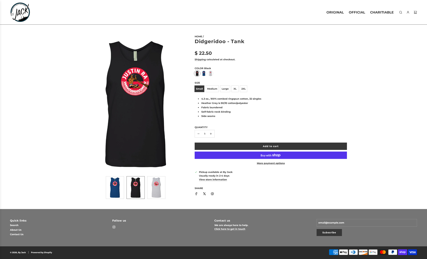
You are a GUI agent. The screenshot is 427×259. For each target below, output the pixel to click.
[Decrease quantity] (198, 133)
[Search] (400, 12)
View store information (213, 179)
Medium (212, 88)
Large (225, 88)
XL (235, 88)
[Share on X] (204, 194)
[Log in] (408, 12)
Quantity (201, 127)
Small (199, 88)
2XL (243, 88)
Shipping (200, 59)
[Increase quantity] (211, 133)
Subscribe (329, 232)
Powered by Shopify (41, 252)
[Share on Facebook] (196, 194)
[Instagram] (114, 227)
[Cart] (415, 12)
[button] (82, 104)
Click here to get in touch (229, 229)
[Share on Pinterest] (212, 194)
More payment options (271, 163)
